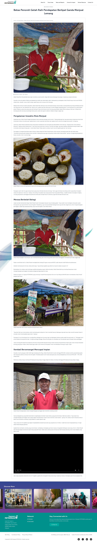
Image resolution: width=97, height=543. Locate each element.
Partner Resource (82, 2)
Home (15, 20)
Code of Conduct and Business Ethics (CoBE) (82, 534)
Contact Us (90, 2)
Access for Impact (71, 2)
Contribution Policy (16, 534)
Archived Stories (20, 20)
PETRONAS (30, 519)
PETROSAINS (30, 521)
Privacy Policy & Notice (27, 534)
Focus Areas (50, 2)
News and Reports (60, 2)
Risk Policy (7, 534)
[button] (43, 2)
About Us (43, 2)
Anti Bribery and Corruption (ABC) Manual (60, 534)
